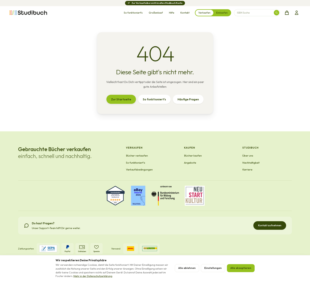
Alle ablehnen (187, 268)
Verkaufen (204, 12)
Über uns (247, 155)
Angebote (190, 162)
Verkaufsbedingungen (139, 169)
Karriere (247, 169)
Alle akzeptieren (240, 268)
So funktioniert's (133, 12)
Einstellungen (213, 268)
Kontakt (184, 12)
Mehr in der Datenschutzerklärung (92, 276)
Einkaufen (222, 12)
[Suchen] (276, 12)
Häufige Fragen (188, 99)
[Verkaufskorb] (287, 13)
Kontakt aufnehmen (269, 225)
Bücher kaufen (193, 155)
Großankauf (156, 12)
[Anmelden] (297, 13)
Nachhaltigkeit (251, 162)
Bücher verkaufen (137, 155)
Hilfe (171, 12)
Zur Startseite (121, 99)
